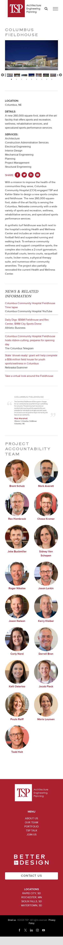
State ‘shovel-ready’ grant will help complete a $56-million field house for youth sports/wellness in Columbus (31, 359)
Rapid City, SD (31, 893)
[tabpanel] (31, 75)
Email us (12, 920)
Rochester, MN (31, 897)
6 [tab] (36, 79)
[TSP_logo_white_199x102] (31, 785)
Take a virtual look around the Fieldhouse (29, 376)
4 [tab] (26, 79)
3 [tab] (21, 79)
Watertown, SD (31, 905)
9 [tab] (51, 79)
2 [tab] (16, 79)
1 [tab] (11, 79)
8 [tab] (46, 79)
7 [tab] (41, 79)
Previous (2, 75)
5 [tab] (31, 79)
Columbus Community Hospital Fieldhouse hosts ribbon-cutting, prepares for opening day (30, 340)
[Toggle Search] (46, 8)
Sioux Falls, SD (31, 901)
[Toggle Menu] (55, 8)
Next (60, 75)
